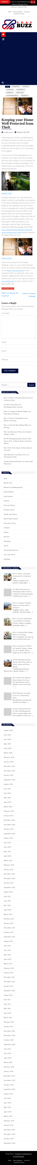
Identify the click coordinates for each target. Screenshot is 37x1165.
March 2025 (8, 807)
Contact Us (27, 11)
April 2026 (8, 748)
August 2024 (8, 838)
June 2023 (7, 901)
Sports (6, 545)
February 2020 (9, 1067)
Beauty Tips (8, 483)
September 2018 (9, 1143)
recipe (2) (25, 95)
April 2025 (8, 802)
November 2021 (9, 981)
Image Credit (7, 193)
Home (10, 11)
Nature (6, 532)
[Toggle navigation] (3, 39)
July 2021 (7, 999)
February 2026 (9, 757)
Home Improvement (8, 288)
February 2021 (9, 1022)
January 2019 (8, 1125)
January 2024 (8, 869)
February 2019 (9, 1121)
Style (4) (26, 86)
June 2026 (7, 739)
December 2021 (9, 977)
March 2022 (8, 963)
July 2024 (7, 842)
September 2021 (9, 990)
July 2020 (7, 1049)
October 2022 (8, 932)
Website (5, 360)
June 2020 (7, 1053)
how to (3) (20, 92)
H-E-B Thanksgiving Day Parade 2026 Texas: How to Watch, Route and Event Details (18, 441)
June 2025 (7, 793)
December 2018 (9, 1130)
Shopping (7, 541)
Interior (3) (21, 89)
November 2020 (9, 1035)
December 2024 (9, 820)
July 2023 (7, 896)
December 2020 (9, 1031)
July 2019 (7, 1098)
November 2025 (9, 771)
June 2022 (7, 950)
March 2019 (8, 1116)
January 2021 (8, 1026)
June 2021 (7, 1004)
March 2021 (8, 1017)
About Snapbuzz (17, 11)
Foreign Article (9, 510)
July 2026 (7, 735)
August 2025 (8, 784)
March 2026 (8, 753)
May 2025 (7, 798)
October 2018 (8, 1139)
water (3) (10, 92)
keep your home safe (15, 270)
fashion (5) (16, 86)
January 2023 (8, 923)
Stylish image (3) (12, 95)
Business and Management (13, 487)
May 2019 (7, 1107)
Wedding (7, 559)
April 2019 (8, 1112)
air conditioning (8, 281)
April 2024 (8, 856)
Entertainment (9, 492)
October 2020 (8, 1040)
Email (4, 351)
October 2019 (8, 1085)
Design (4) (10, 89)
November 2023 (9, 878)
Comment (6, 313)
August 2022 (8, 941)
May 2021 (7, 1008)
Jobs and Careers (10, 523)
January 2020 (8, 1071)
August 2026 (8, 730)
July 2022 (7, 946)
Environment (8, 496)
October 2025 (8, 775)
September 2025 (9, 780)
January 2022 (8, 972)
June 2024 (7, 847)
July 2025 (7, 789)
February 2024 (9, 865)
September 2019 (9, 1089)
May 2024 (7, 851)
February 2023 (9, 919)
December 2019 (9, 1076)
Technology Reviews (11, 550)
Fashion (6, 501)
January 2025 (8, 815)
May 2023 (7, 905)
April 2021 (8, 1013)
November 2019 (9, 1080)
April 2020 (8, 1058)
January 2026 (8, 762)
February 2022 (9, 968)
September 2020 (9, 1044)
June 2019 (7, 1103)
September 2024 (9, 833)
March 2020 (8, 1062)
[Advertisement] (18, 61)
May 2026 (7, 744)
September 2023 (9, 887)
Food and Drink (9, 505)
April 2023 (8, 910)
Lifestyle (7, 528)
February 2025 (9, 811)
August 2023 (8, 892)
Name (5, 342)
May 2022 (7, 955)
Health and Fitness (10, 514)
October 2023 (8, 883)
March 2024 (8, 860)
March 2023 (8, 914)
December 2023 (9, 874)
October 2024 (8, 829)
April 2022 (8, 959)
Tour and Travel (9, 554)
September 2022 (9, 937)
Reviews (7, 536)
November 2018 (9, 1134)
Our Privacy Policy (19, 13)
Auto (5, 478)
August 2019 (8, 1094)
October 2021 (8, 986)
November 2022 (9, 928)
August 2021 (8, 995)
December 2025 (9, 766)
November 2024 (9, 824)
